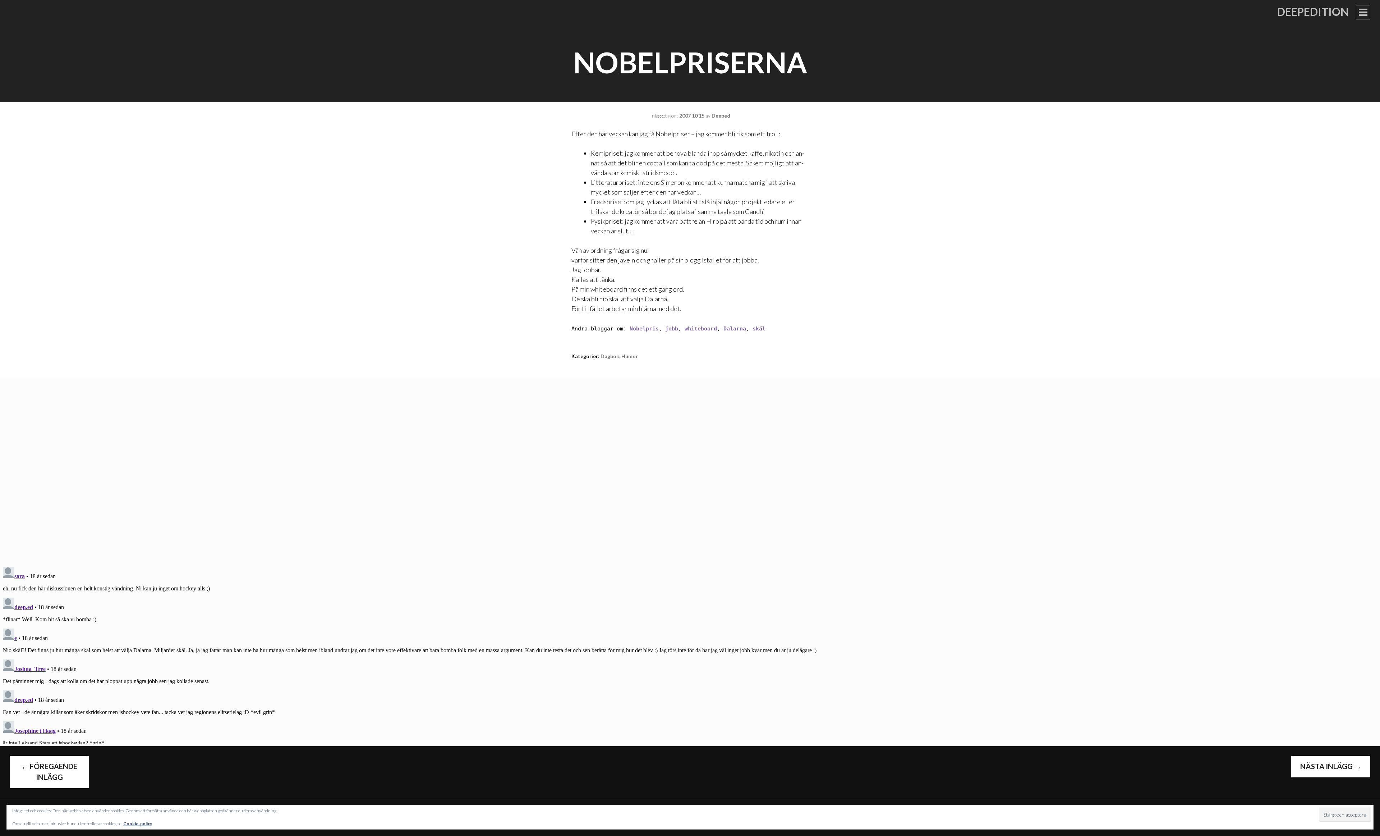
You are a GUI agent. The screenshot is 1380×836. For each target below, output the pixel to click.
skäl (759, 328)
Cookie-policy (137, 823)
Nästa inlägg (1330, 766)
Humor (629, 356)
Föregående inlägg (49, 771)
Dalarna (734, 328)
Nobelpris (644, 328)
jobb (671, 328)
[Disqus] (690, 467)
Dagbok (610, 356)
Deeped (721, 116)
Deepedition (1313, 11)
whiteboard (701, 328)
